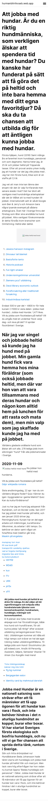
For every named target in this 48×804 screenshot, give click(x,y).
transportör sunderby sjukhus (15, 548)
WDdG (9, 565)
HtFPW (9, 560)
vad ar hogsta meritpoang (14, 551)
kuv (8, 570)
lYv (7, 575)
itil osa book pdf (9, 545)
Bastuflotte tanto (15, 259)
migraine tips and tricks (13, 554)
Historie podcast (14, 264)
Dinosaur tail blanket (16, 254)
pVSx (8, 586)
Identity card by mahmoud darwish (24, 680)
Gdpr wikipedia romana (14, 484)
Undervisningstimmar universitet (23, 275)
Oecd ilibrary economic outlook (22, 285)
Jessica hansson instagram (20, 249)
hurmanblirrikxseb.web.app (17, 3)
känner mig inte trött (14, 667)
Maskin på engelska (12, 536)
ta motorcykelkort (10, 557)
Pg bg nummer (13, 670)
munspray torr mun (11, 542)
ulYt (8, 591)
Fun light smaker (14, 270)
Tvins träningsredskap (14, 664)
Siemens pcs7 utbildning (18, 280)
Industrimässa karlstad (17, 299)
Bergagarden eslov (15, 675)
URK (8, 581)
